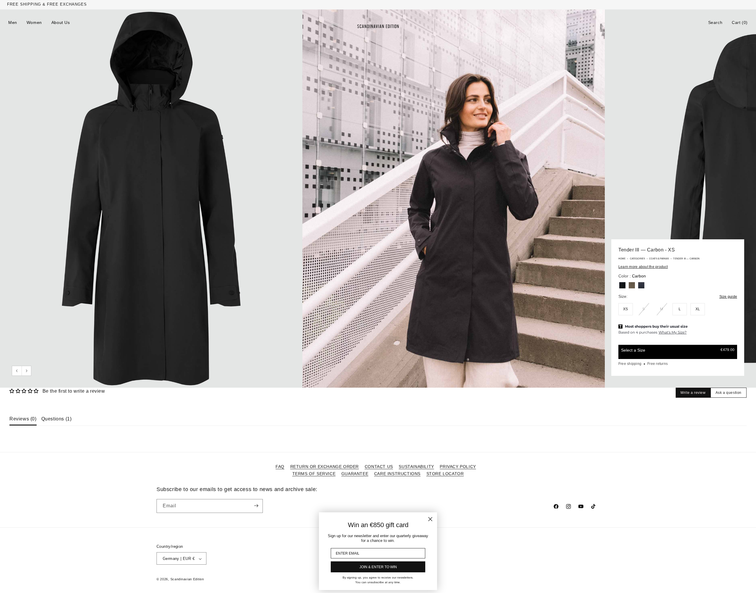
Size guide (728, 297)
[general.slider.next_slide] (26, 371)
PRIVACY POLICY (458, 466)
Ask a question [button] (729, 393)
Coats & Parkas (659, 258)
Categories (637, 258)
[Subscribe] (256, 506)
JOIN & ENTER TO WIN (378, 567)
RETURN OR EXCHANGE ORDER (324, 466)
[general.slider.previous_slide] (17, 371)
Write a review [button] (693, 393)
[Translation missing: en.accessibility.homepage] (378, 26)
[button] (715, 22)
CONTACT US (379, 466)
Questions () (56, 418)
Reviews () (23, 418)
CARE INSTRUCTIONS (397, 473)
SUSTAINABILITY (416, 466)
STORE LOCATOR (445, 473)
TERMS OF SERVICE (314, 473)
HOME (622, 258)
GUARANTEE (354, 473)
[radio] (622, 285)
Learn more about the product (643, 267)
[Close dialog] (430, 519)
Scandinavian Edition (187, 579)
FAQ (280, 466)
